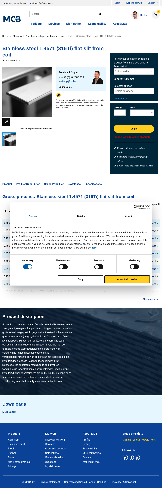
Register (50, 444)
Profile (86, 439)
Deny (80, 279)
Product (7, 184)
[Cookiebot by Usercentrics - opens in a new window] (136, 207)
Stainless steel (16, 444)
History (87, 444)
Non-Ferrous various (19, 461)
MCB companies (92, 453)
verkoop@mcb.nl (68, 81)
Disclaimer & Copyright (123, 482)
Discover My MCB (55, 439)
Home (5, 36)
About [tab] (128, 216)
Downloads (74, 184)
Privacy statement (50, 482)
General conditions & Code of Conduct (85, 482)
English (151, 3)
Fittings (12, 466)
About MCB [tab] (90, 433)
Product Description (28, 184)
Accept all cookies (127, 279)
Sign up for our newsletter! (138, 439)
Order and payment (55, 448)
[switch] (63, 266)
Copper (12, 453)
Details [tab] (81, 216)
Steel (11, 448)
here (94, 247)
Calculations (52, 453)
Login (117, 3)
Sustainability (97, 23)
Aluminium (13, 439)
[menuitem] (117, 3)
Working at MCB (134, 3)
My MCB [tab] (50, 433)
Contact (87, 457)
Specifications (93, 184)
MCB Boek (8, 411)
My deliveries (52, 466)
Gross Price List (54, 184)
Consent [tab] (33, 216)
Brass (11, 457)
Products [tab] (14, 433)
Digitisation (73, 23)
